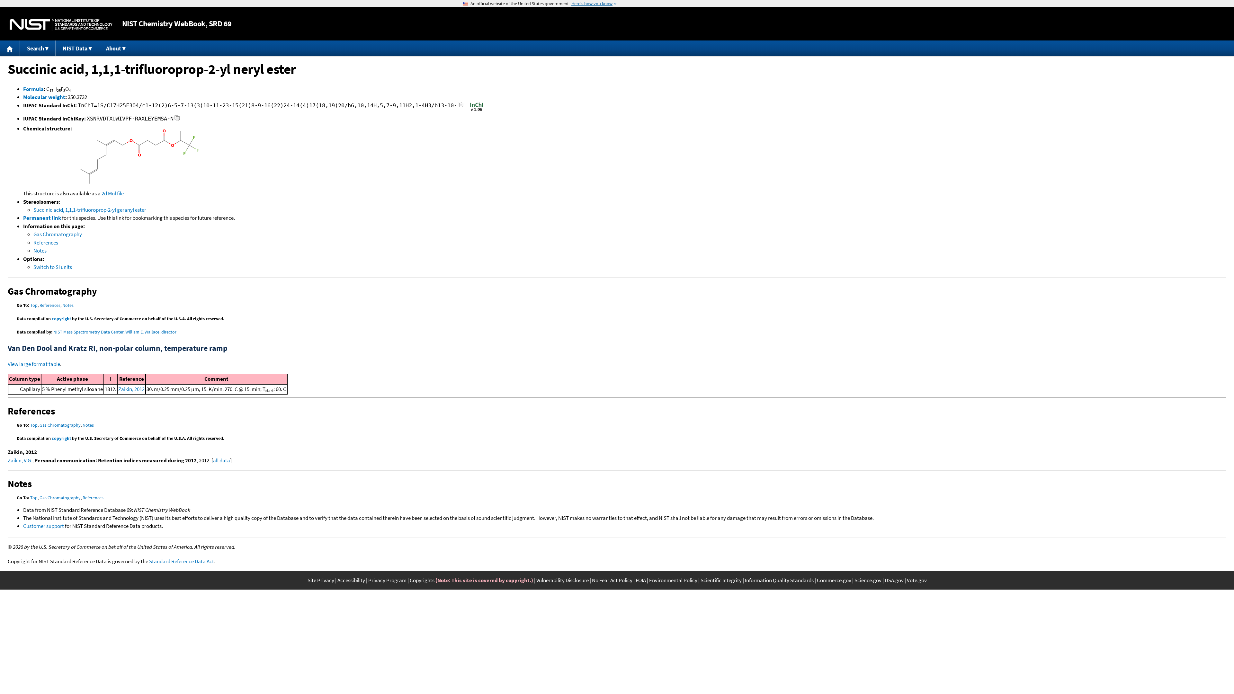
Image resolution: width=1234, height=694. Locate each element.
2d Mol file (113, 193)
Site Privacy (321, 580)
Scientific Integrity (721, 580)
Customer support (43, 525)
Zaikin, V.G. (20, 460)
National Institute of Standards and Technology (61, 24)
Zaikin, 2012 (131, 389)
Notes (40, 250)
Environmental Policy (673, 580)
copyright (61, 319)
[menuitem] (10, 48)
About (113, 48)
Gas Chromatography (57, 234)
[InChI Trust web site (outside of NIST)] (477, 110)
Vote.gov (917, 580)
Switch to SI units (52, 267)
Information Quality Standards (779, 580)
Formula (33, 89)
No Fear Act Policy (612, 580)
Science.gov (867, 580)
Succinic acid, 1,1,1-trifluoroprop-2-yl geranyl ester (89, 209)
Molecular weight (44, 97)
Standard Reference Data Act (181, 561)
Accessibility (351, 580)
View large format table (34, 364)
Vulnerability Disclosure (562, 580)
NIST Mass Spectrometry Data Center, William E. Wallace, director (114, 332)
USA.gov (894, 580)
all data (221, 460)
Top (34, 305)
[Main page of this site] (10, 48)
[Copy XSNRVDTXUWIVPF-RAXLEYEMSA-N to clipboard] (177, 120)
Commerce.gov (834, 580)
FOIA (641, 580)
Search (35, 48)
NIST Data (75, 48)
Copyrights (422, 580)
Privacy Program (387, 580)
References (45, 242)
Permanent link (42, 217)
